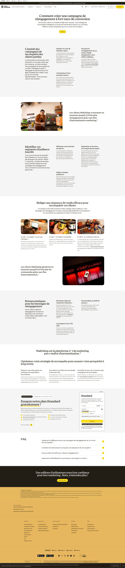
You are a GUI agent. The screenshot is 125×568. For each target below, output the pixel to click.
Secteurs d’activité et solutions (18, 6)
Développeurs (55, 526)
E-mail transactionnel (28, 530)
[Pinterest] (74, 556)
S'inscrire (62, 31)
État (25, 538)
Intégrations (30, 6)
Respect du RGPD (27, 534)
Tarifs (55, 6)
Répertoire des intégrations (43, 530)
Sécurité (25, 536)
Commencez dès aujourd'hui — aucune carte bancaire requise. (73, 3)
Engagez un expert (91, 526)
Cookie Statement (27, 566)
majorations (99, 426)
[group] (87, 7)
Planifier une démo (62, 480)
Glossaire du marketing (42, 528)
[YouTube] (71, 556)
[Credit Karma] (14, 1)
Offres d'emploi (74, 530)
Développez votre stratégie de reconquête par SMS (23, 511)
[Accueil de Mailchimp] (5, 6)
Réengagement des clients (18, 509)
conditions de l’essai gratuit (89, 426)
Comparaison (26, 532)
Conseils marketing (42, 524)
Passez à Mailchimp (48, 6)
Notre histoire (74, 524)
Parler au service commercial (92, 530)
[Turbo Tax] (8, 1)
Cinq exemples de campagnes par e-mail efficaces (23, 506)
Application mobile (27, 540)
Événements (55, 528)
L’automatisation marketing (86, 376)
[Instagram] (65, 556)
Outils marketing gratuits (43, 526)
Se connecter (110, 6)
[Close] (123, 565)
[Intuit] (3, 1)
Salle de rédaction (74, 526)
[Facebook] (59, 556)
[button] (87, 7)
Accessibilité (73, 532)
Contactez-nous (90, 524)
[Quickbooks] (20, 1)
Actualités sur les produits (29, 526)
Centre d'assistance (91, 528)
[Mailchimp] (25, 1)
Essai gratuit (119, 6)
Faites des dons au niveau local (77, 528)
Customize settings (116, 565)
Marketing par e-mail (28, 528)
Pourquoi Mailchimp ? (28, 524)
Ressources (38, 6)
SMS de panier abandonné (97, 246)
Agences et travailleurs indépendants (60, 524)
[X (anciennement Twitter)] (62, 556)
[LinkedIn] (67, 556)
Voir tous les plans (25, 424)
